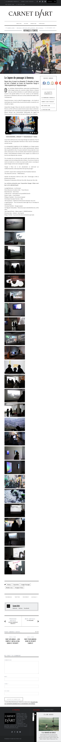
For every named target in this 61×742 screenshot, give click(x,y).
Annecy (9, 584)
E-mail (6, 683)
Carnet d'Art (11, 28)
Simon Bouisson (28, 136)
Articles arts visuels (29, 28)
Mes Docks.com (10, 4)
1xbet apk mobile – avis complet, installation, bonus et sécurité (12, 641)
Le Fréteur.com (20, 4)
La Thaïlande (30, 619)
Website (15, 608)
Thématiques (42, 23)
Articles (19, 28)
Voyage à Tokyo (19, 587)
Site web (6, 691)
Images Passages (25, 584)
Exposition (16, 584)
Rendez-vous (9, 587)
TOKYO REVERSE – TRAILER (13, 136)
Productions (33, 23)
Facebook (9, 597)
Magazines (19, 23)
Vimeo (35, 136)
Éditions (26, 23)
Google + (34, 597)
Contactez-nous (48, 709)
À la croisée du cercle (49, 733)
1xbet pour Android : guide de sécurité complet (30, 641)
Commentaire (8, 660)
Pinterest (26, 597)
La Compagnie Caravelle (48, 97)
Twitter (17, 597)
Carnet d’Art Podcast (48, 101)
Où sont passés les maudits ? (13, 621)
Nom (6, 676)
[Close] (35, 714)
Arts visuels (39, 28)
